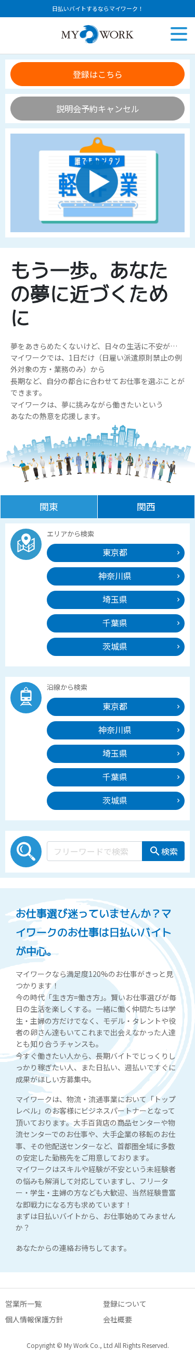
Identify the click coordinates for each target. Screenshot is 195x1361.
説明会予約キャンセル (97, 108)
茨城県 (114, 646)
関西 (146, 506)
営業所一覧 (23, 1303)
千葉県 (114, 622)
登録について (125, 1303)
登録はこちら (98, 74)
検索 (163, 851)
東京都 (114, 552)
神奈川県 (115, 575)
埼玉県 (114, 599)
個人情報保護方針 (34, 1319)
